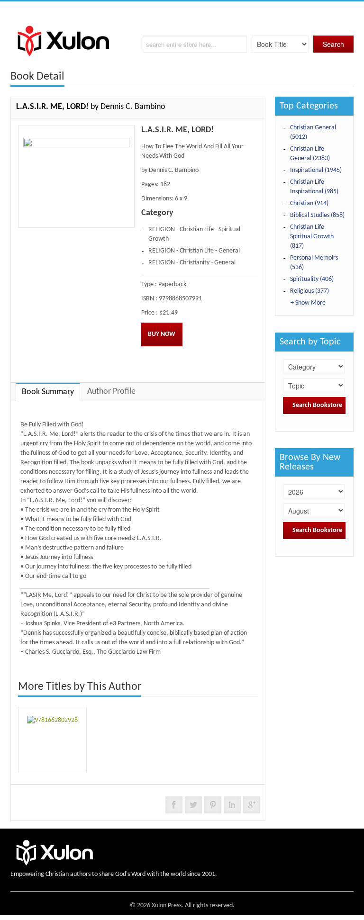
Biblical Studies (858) (317, 215)
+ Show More (308, 303)
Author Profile (111, 391)
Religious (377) (309, 291)
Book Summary (48, 392)
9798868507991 (180, 298)
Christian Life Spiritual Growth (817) (312, 237)
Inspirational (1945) (316, 170)
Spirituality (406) (312, 279)
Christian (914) (309, 203)
